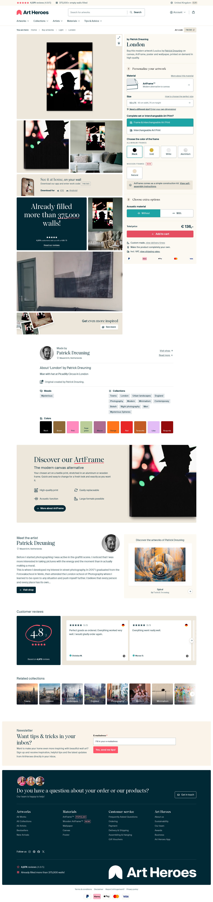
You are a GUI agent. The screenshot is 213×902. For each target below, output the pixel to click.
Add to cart (162, 234)
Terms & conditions (83, 889)
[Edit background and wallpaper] (118, 43)
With (178, 213)
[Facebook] (38, 852)
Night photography (130, 406)
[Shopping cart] (193, 12)
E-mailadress (100, 735)
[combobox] (97, 12)
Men (146, 406)
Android (73, 190)
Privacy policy (132, 889)
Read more (165, 355)
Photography (116, 401)
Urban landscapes (142, 395)
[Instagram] (29, 852)
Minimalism (145, 401)
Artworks (21, 21)
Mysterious (46, 395)
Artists (56, 21)
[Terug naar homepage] (33, 12)
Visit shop (165, 350)
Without (146, 213)
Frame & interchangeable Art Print (152, 122)
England (159, 395)
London (125, 395)
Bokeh (113, 406)
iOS (62, 190)
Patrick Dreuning (139, 39)
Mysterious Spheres (120, 411)
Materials (72, 21)
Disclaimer (98, 889)
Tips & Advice (91, 21)
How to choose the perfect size (179, 96)
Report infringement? (114, 889)
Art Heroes (163, 811)
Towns (113, 395)
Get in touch (187, 794)
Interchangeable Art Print (147, 130)
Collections (39, 21)
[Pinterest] (34, 852)
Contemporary (162, 401)
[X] (43, 852)
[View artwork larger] (118, 37)
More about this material (182, 76)
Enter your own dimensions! (153, 109)
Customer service (121, 811)
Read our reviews (52, 245)
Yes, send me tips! (106, 750)
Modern (131, 401)
